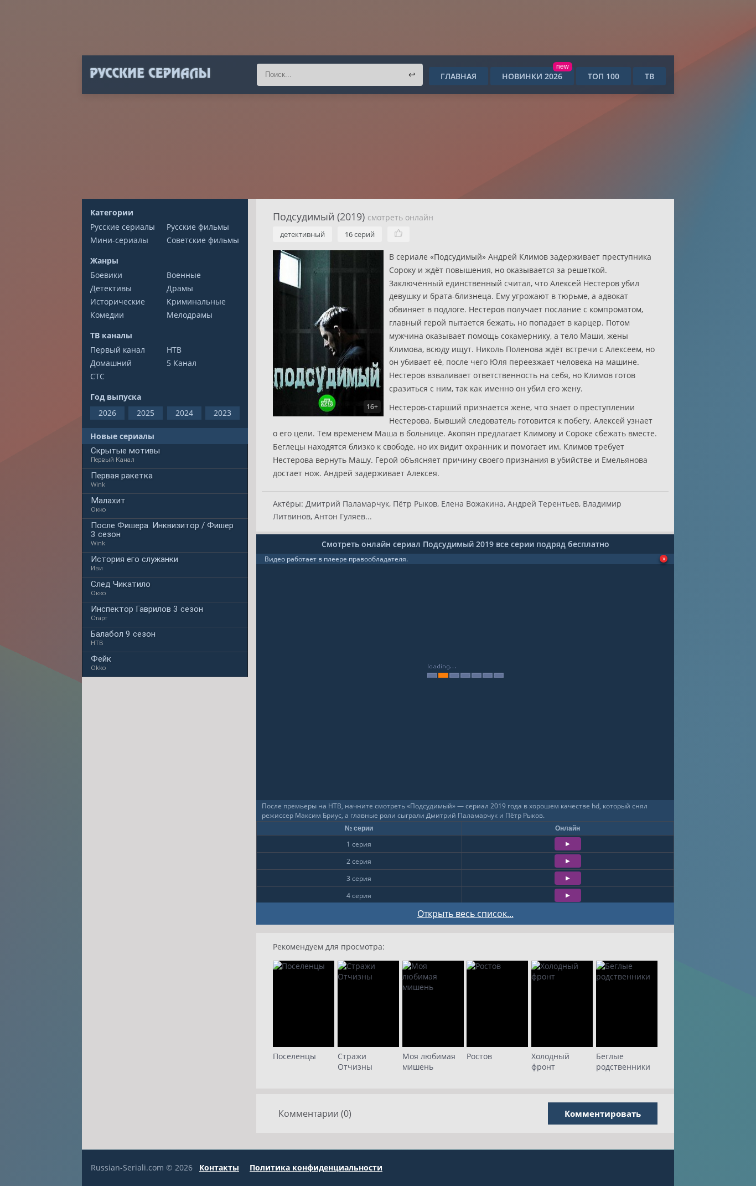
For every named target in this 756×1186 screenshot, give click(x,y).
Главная (459, 76)
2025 (145, 413)
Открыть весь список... (465, 913)
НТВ (174, 349)
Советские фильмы (203, 240)
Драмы (180, 288)
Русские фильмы (198, 226)
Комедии (107, 315)
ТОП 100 (603, 76)
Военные (184, 275)
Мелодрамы (190, 315)
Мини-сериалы (119, 240)
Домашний (111, 363)
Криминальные (196, 301)
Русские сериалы (122, 226)
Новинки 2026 (535, 76)
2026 (107, 413)
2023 (222, 413)
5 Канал (181, 363)
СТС (97, 376)
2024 (184, 413)
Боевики (106, 275)
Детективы (111, 288)
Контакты (219, 1167)
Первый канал (117, 349)
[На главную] (149, 73)
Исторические (117, 301)
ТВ (649, 76)
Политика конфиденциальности (316, 1167)
